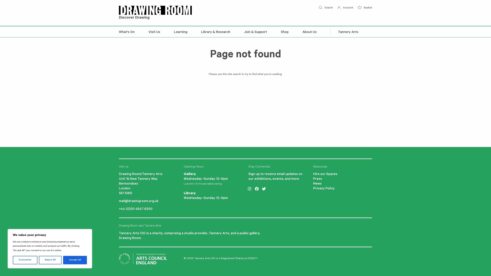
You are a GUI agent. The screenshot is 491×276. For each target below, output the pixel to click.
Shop (285, 32)
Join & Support (255, 32)
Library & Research (215, 32)
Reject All (50, 260)
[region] (50, 248)
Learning (180, 32)
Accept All (75, 260)
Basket (367, 8)
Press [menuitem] (317, 179)
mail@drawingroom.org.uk (138, 201)
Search (328, 8)
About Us (309, 32)
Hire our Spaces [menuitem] (325, 174)
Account (347, 8)
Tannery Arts (348, 32)
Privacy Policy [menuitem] (324, 189)
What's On (127, 32)
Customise (25, 260)
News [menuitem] (317, 184)
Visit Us (154, 32)
